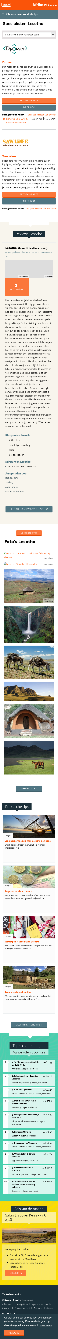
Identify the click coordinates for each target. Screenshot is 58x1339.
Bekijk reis (16, 1273)
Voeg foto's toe (29, 532)
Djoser (7, 62)
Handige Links (22, 1304)
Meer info (29, 107)
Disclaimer (38, 1308)
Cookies (49, 1308)
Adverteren (7, 1304)
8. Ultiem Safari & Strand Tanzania (23, 1155)
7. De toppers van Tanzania (24, 1142)
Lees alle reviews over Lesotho (29, 509)
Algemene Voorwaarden (42, 1304)
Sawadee (9, 156)
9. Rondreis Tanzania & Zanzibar (22, 1169)
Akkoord (14, 1333)
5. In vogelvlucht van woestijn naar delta (25, 1116)
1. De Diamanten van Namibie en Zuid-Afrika (25, 1063)
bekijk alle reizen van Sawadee (41, 208)
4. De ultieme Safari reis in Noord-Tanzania (24, 1102)
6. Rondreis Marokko (21, 1131)
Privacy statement (22, 1308)
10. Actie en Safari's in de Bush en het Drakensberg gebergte (23, 1184)
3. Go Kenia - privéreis (22, 1089)
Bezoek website (29, 100)
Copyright (6, 1308)
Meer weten (46, 1325)
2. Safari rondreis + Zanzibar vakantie (25, 1077)
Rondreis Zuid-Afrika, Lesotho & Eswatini (17, 120)
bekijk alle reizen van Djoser (42, 114)
